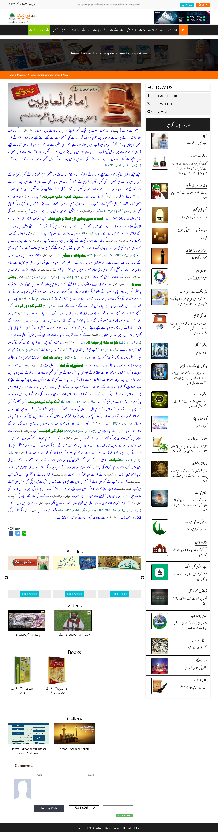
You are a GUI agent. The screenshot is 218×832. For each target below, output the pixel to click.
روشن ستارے (200, 394)
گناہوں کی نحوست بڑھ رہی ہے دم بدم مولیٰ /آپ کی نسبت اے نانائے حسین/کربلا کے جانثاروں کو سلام (189, 168)
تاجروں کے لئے (116, 29)
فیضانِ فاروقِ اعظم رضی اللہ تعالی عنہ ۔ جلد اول (57, 691)
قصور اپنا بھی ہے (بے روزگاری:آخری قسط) (189, 600)
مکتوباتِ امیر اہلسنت (197, 439)
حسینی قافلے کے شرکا (197, 647)
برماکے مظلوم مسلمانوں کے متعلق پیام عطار (189, 194)
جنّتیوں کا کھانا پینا (199, 257)
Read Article (29, 593)
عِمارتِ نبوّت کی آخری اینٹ (193, 217)
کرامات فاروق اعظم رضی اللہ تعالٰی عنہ (22, 691)
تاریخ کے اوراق (199, 640)
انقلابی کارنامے (200, 680)
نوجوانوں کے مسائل (197, 591)
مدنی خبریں (64, 29)
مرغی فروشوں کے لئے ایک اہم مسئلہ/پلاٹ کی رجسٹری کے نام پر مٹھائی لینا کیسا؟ (189, 475)
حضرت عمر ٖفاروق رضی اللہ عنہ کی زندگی (74, 634)
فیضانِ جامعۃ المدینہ (199, 615)
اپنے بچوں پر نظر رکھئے (196, 143)
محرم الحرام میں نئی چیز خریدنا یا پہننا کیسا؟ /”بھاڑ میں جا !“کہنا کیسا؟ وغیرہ (188, 301)
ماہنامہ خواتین (187, 4)
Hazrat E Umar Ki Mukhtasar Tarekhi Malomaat (28, 751)
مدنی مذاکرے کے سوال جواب (193, 291)
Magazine (21, 75)
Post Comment (124, 815)
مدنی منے (142, 29)
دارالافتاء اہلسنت (199, 463)
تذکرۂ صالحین (201, 542)
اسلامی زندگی (201, 660)
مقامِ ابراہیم (201, 352)
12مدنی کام (201, 271)
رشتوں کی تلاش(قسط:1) (196, 668)
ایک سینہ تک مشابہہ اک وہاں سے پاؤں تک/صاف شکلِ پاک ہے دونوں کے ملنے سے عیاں (188, 328)
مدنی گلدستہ (75, 29)
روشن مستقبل (201, 345)
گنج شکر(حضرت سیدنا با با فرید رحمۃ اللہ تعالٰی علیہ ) (190, 551)
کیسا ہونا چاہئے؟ (199, 418)
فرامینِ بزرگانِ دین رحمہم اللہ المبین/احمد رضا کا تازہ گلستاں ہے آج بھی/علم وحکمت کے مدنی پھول (189, 378)
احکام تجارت (201, 493)
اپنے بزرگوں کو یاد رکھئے (196, 567)
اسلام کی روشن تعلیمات (196, 522)
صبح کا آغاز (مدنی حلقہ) (197, 278)
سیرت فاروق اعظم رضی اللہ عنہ (28, 634)
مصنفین (55, 29)
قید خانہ (204, 237)
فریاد (205, 135)
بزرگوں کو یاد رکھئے (100, 29)
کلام (175, 29)
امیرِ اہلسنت (152, 29)
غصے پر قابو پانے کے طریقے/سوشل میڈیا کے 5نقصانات (190, 625)
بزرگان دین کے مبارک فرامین (193, 366)
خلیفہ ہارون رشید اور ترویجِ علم (193, 687)
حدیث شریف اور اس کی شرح (192, 230)
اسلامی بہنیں (131, 29)
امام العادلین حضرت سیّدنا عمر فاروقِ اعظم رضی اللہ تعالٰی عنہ (190, 403)
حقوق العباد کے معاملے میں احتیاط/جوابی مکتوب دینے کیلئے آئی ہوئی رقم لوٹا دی (189, 448)
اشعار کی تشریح (200, 316)
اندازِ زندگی (86, 29)
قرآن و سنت (165, 29)
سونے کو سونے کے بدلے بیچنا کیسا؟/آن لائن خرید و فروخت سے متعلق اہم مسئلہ (189, 504)
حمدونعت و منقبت (199, 156)
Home (11, 75)
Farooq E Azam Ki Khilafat (74, 749)
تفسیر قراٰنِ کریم (200, 210)
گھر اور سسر (202, 426)
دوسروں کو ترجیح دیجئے (197, 529)
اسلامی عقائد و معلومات (196, 250)
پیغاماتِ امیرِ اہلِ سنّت (196, 185)
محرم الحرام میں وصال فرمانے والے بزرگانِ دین (190, 576)
